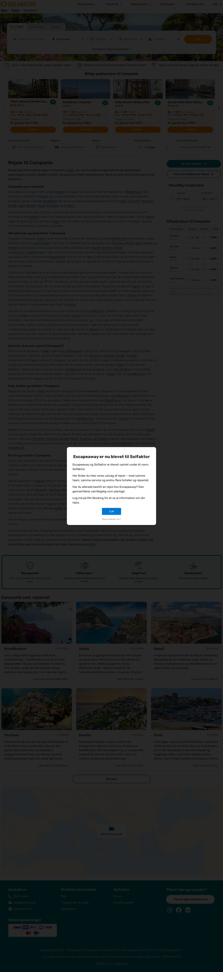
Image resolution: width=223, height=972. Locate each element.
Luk (111, 511)
